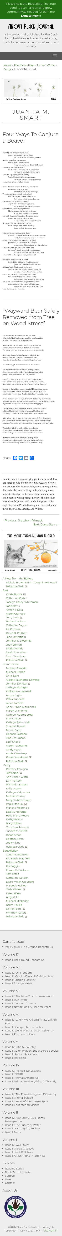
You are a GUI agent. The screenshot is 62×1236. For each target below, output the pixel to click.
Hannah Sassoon (16, 734)
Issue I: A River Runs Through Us (25, 1155)
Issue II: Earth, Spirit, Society (22, 1128)
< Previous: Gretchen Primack (23, 520)
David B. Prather (16, 633)
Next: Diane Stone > (46, 524)
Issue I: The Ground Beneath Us (24, 959)
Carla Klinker (14, 889)
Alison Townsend (16, 745)
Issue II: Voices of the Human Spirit (26, 1101)
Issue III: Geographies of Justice (24, 1027)
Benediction (10, 850)
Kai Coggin (13, 866)
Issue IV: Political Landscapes (23, 1070)
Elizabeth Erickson (17, 870)
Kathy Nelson (14, 819)
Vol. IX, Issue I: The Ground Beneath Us (29, 946)
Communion (11, 664)
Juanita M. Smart (16, 831)
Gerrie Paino (14, 908)
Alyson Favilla (14, 609)
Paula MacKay (14, 804)
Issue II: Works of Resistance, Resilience (29, 1030)
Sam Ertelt (12, 874)
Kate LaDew (13, 893)
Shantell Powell (15, 726)
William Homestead (18, 691)
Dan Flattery (14, 780)
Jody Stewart (14, 644)
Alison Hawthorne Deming (22, 679)
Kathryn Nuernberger (19, 714)
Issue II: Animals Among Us (21, 1077)
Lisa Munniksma (16, 811)
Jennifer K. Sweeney (18, 640)
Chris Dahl (12, 675)
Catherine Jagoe (16, 625)
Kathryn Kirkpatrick (18, 792)
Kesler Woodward (17, 757)
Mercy (7, 69)
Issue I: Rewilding (16, 1057)
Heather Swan (15, 838)
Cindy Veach (14, 749)
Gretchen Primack (17, 827)
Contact (10, 1182)
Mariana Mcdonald (17, 807)
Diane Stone (14, 835)
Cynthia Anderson (17, 854)
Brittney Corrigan (17, 769)
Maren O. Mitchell (17, 710)
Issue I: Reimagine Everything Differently (30, 1081)
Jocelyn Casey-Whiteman (22, 602)
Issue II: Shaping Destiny (20, 979)
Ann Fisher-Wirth (17, 776)
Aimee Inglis (14, 695)
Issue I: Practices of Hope (20, 1034)
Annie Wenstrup (16, 753)
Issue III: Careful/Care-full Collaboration (29, 976)
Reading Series (14, 1168)
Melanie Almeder (17, 668)
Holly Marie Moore (17, 815)
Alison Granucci (15, 613)
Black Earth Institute (18, 1172)
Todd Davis (13, 606)
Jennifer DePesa (16, 683)
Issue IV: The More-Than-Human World (29, 996)
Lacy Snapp (13, 741)
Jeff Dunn (12, 772)
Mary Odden (14, 823)
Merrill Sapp (13, 730)
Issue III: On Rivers (16, 999)
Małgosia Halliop (16, 885)
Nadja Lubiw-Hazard (18, 800)
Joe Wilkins (13, 842)
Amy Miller (12, 897)
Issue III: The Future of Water (23, 1125)
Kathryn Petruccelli (18, 722)
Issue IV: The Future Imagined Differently (30, 1094)
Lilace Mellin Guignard (20, 881)
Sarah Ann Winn (16, 652)
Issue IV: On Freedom (18, 972)
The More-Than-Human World (34, 65)
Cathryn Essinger (17, 687)
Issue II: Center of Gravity (20, 1003)
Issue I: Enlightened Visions (22, 1104)
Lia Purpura (13, 629)
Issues (7, 65)
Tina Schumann (16, 738)
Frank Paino (13, 718)
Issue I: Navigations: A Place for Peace (28, 1007)
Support (10, 1175)
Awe (5, 590)
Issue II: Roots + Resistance (21, 1054)
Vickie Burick (14, 594)
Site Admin (51, 1230)
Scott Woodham (16, 656)
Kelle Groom (14, 788)
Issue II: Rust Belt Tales (19, 1152)
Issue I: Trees (13, 1132)
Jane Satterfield (16, 636)
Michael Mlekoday (17, 901)
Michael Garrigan (16, 784)
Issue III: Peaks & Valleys (19, 1148)
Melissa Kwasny (15, 796)
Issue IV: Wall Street (17, 1145)
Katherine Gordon (17, 877)
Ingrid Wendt (14, 648)
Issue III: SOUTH (14, 1074)
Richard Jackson (16, 621)
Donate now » (31, 15)
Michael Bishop (15, 672)
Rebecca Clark (15, 586)
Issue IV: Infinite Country (20, 1047)
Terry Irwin (12, 617)
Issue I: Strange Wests (18, 983)
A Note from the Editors (18, 578)
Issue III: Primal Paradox (19, 1097)
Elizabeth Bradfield (18, 858)
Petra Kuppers (15, 699)
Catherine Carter (16, 598)
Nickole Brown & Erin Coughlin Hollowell (31, 582)
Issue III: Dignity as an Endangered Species (32, 1050)
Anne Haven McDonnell (21, 706)
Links (8, 1179)
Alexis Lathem (15, 703)
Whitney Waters (16, 912)
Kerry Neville (14, 904)
